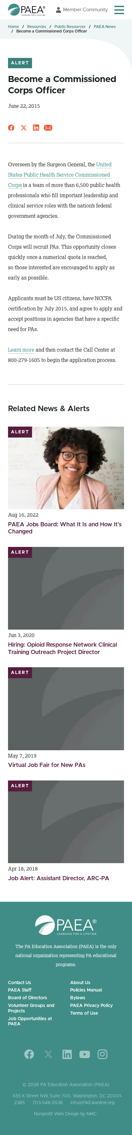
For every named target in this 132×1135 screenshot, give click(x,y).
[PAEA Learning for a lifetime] (26, 9)
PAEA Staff (19, 990)
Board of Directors (27, 998)
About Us (80, 983)
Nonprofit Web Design (56, 1114)
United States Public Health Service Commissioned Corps (59, 175)
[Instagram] (102, 1054)
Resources (36, 27)
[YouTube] (84, 1054)
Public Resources (70, 27)
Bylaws (77, 998)
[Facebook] (29, 1054)
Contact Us (19, 983)
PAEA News (105, 27)
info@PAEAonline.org (92, 1103)
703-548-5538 (47, 1103)
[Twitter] (48, 1054)
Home (13, 27)
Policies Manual (86, 990)
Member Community (85, 9)
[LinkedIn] (67, 1054)
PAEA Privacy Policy (91, 1005)
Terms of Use (84, 1013)
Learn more (21, 349)
